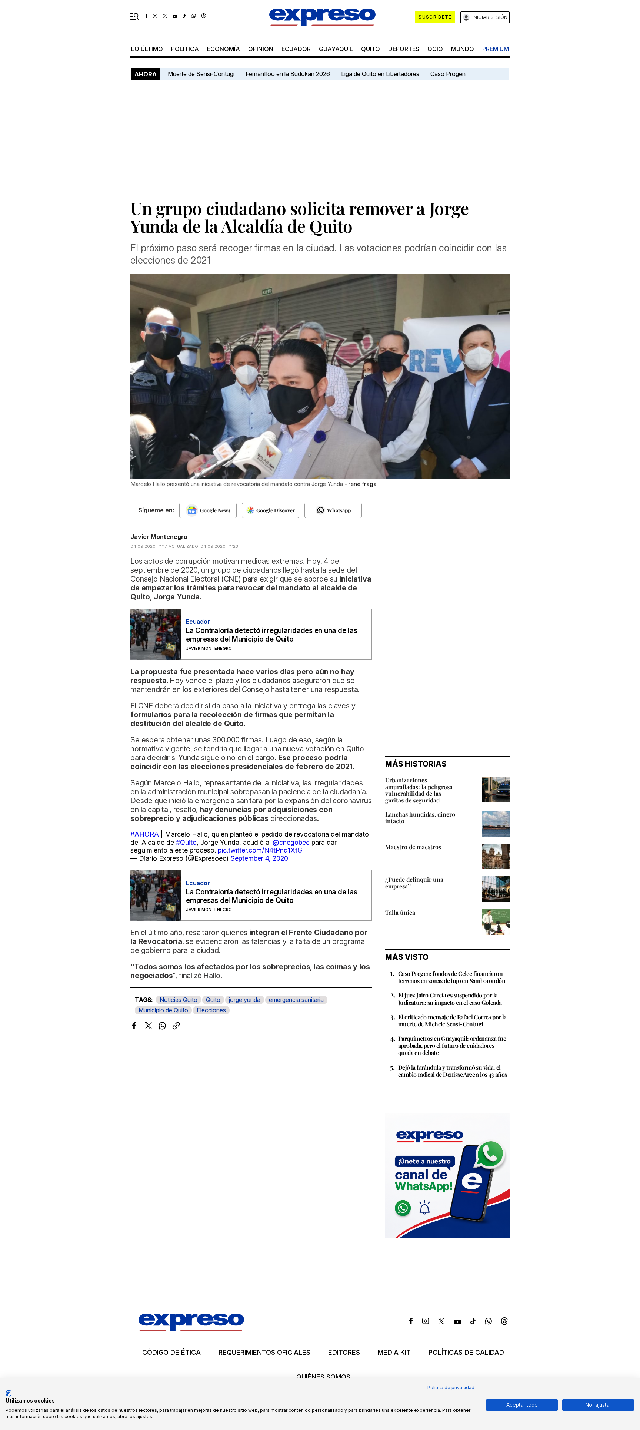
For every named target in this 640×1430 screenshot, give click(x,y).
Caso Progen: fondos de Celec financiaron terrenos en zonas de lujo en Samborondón (451, 977)
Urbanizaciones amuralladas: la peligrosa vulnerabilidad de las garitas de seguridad (419, 790)
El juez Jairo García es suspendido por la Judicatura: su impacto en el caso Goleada (449, 998)
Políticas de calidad (466, 1352)
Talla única (400, 912)
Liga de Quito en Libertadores (380, 73)
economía (223, 49)
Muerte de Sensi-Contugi (201, 73)
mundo (462, 49)
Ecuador (296, 49)
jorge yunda (244, 999)
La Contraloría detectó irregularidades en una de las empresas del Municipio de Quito (271, 634)
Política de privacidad (450, 1387)
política (185, 49)
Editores (344, 1352)
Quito (213, 999)
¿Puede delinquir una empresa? (414, 882)
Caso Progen (448, 73)
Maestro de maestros (413, 847)
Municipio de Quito (163, 1010)
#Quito (186, 842)
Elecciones (211, 1010)
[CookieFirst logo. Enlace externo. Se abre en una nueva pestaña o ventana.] (8, 1393)
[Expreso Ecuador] (191, 1329)
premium (495, 49)
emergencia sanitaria (296, 999)
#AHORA (144, 834)
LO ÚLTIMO (147, 49)
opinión (260, 49)
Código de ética (171, 1352)
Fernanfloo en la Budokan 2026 (288, 73)
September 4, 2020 (259, 858)
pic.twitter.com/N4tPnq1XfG (260, 850)
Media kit (394, 1352)
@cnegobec (291, 842)
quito (370, 49)
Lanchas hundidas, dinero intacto (420, 817)
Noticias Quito (178, 999)
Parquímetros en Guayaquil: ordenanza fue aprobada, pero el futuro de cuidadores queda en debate (452, 1045)
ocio (435, 49)
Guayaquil (336, 49)
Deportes (403, 49)
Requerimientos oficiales (264, 1352)
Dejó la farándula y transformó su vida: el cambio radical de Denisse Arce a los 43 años (452, 1070)
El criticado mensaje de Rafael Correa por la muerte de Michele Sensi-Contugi (452, 1020)
